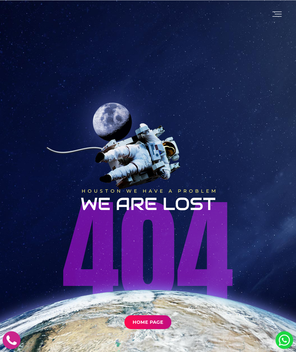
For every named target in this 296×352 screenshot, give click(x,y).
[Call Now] (11, 346)
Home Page (148, 322)
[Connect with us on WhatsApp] (284, 345)
